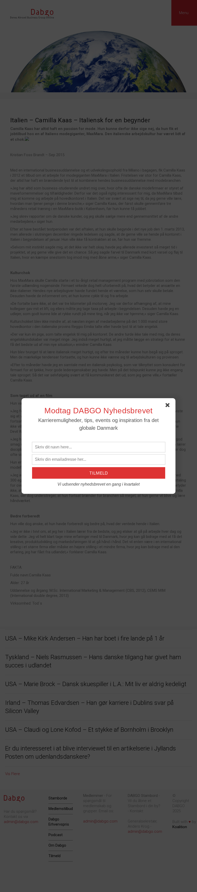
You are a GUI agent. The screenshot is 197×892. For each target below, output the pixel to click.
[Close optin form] (168, 406)
